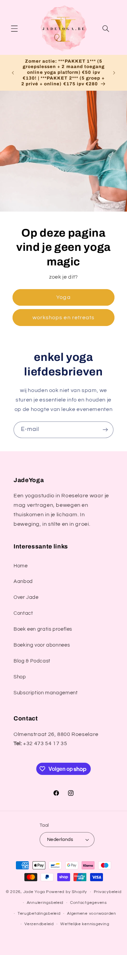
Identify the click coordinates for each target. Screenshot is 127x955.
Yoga (63, 297)
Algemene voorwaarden (91, 913)
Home (21, 565)
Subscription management (46, 692)
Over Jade (26, 597)
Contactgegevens (88, 903)
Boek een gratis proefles (43, 629)
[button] (14, 28)
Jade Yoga (34, 892)
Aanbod (23, 581)
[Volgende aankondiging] (114, 72)
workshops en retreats (63, 317)
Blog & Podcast (32, 661)
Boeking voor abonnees (42, 645)
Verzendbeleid (39, 924)
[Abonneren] (105, 429)
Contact (23, 613)
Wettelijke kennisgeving (84, 924)
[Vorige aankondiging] (12, 72)
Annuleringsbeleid (45, 903)
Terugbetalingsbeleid (39, 913)
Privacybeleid (108, 892)
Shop (20, 676)
